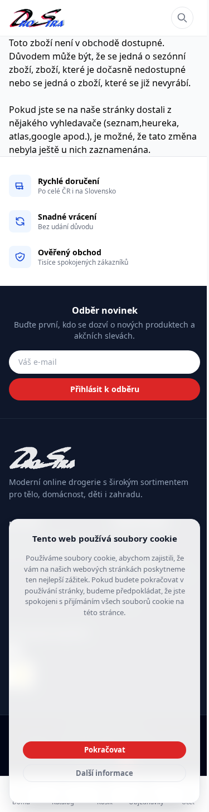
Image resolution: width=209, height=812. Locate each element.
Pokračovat (104, 750)
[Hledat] (182, 18)
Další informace (104, 773)
